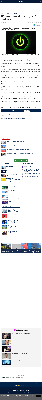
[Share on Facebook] (33, 22)
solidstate (19, 118)
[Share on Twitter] (31, 22)
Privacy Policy (26, 392)
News (5, 13)
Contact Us (5, 383)
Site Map (35, 383)
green (9, 118)
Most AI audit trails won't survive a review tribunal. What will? (15, 377)
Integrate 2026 (11, 201)
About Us (8, 383)
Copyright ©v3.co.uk (4, 115)
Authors (18, 383)
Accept (38, 395)
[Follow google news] (37, 25)
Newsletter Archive (31, 383)
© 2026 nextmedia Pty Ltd (23, 385)
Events (4, 184)
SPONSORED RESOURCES (28, 163)
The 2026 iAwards (11, 195)
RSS (38, 383)
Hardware (15, 13)
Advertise (25, 383)
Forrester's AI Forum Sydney (14, 186)
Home (2, 13)
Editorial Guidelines (14, 383)
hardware (12, 118)
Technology (10, 13)
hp (16, 118)
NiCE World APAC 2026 (12, 190)
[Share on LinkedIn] (35, 22)
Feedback (22, 383)
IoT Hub (27, 390)
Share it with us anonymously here (20, 114)
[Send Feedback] (36, 22)
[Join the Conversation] (28, 22)
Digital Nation (22, 390)
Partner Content (6, 163)
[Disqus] (21, 269)
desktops (5, 118)
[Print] (40, 22)
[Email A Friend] (38, 22)
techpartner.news (16, 390)
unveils (23, 118)
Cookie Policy (21, 398)
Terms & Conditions (31, 392)
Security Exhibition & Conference (14, 199)
